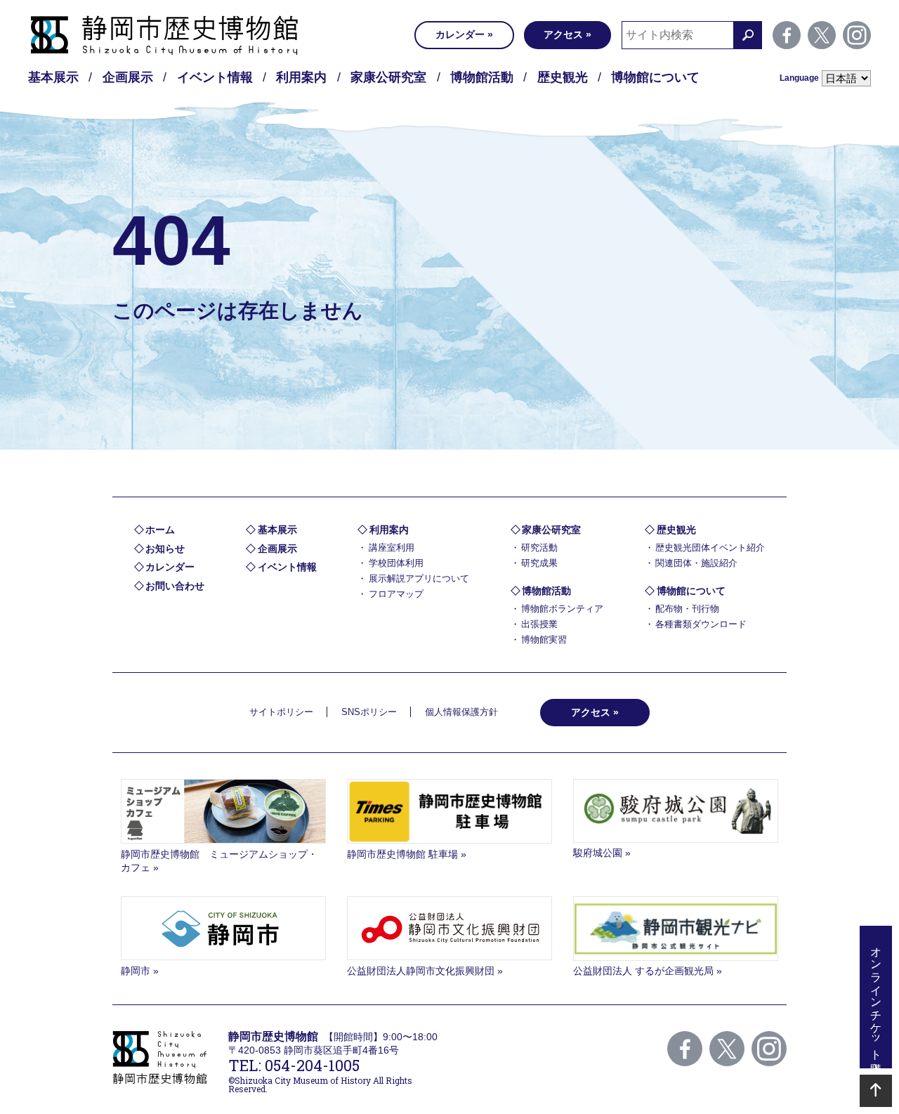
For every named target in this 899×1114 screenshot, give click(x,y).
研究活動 (539, 547)
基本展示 (53, 77)
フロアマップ (396, 594)
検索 (748, 35)
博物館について (655, 77)
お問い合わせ (174, 585)
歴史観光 (562, 77)
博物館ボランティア (562, 608)
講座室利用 (391, 547)
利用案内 (301, 77)
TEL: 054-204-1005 (294, 1065)
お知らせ (165, 548)
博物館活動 (481, 77)
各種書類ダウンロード (701, 624)
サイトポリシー (281, 712)
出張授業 (539, 624)
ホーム (160, 529)
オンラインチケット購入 (876, 997)
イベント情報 (215, 77)
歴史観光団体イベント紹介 (710, 547)
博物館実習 (544, 639)
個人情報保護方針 (461, 712)
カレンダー (460, 34)
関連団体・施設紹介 (696, 563)
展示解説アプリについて (419, 578)
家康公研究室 (388, 77)
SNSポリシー (369, 712)
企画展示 (128, 77)
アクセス (563, 34)
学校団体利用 (396, 563)
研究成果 (539, 563)
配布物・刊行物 (687, 608)
